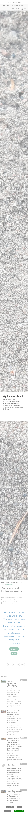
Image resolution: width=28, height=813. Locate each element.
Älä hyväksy (10, 807)
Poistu (19, 807)
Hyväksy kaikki (19, 811)
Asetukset (8, 811)
